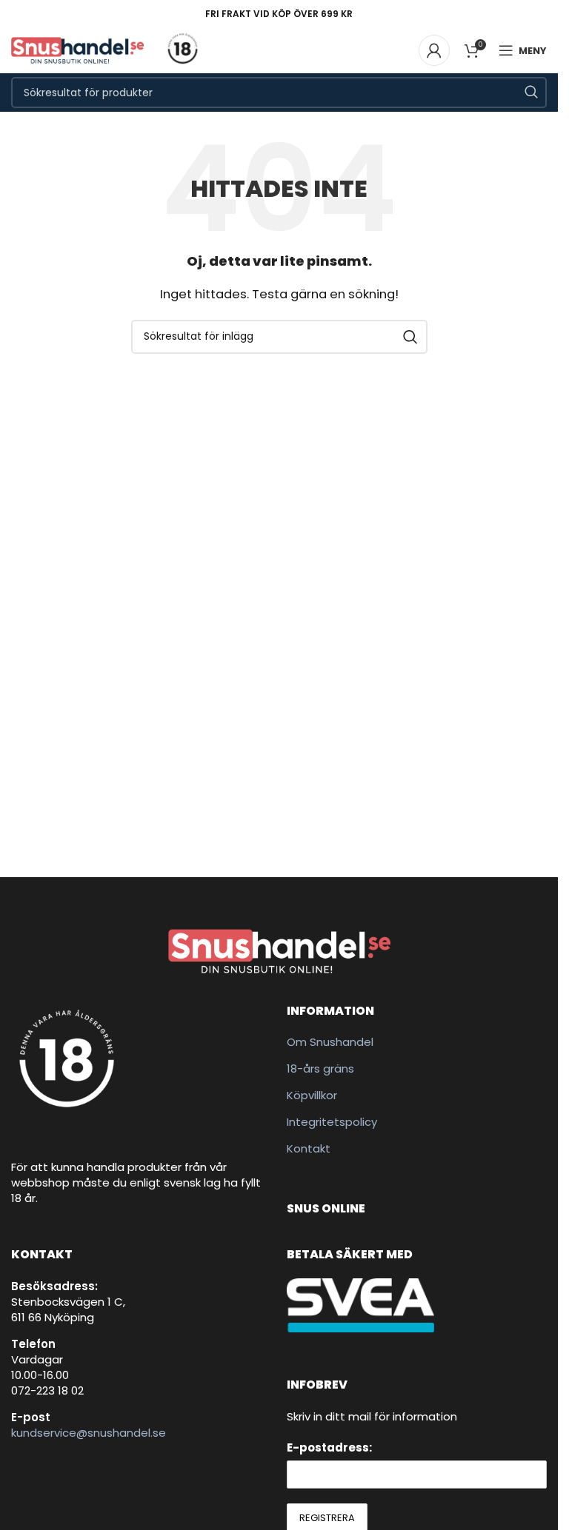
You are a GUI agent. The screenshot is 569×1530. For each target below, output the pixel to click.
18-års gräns (320, 1068)
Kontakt (308, 1148)
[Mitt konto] (434, 50)
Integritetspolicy (332, 1122)
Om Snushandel (330, 1042)
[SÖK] (531, 92)
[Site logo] (77, 49)
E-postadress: (329, 1447)
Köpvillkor (312, 1095)
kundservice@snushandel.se (88, 1432)
